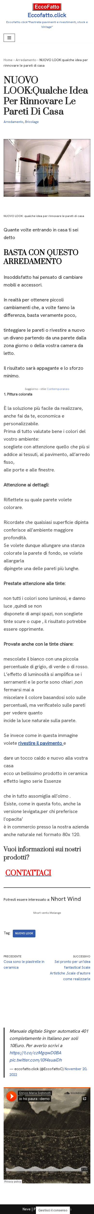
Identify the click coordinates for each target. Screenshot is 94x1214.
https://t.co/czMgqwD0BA (35, 1053)
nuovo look (24, 933)
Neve (27, 1209)
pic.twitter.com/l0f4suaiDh (35, 1060)
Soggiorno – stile (47, 389)
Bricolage (32, 122)
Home (8, 60)
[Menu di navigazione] (9, 38)
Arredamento (26, 60)
